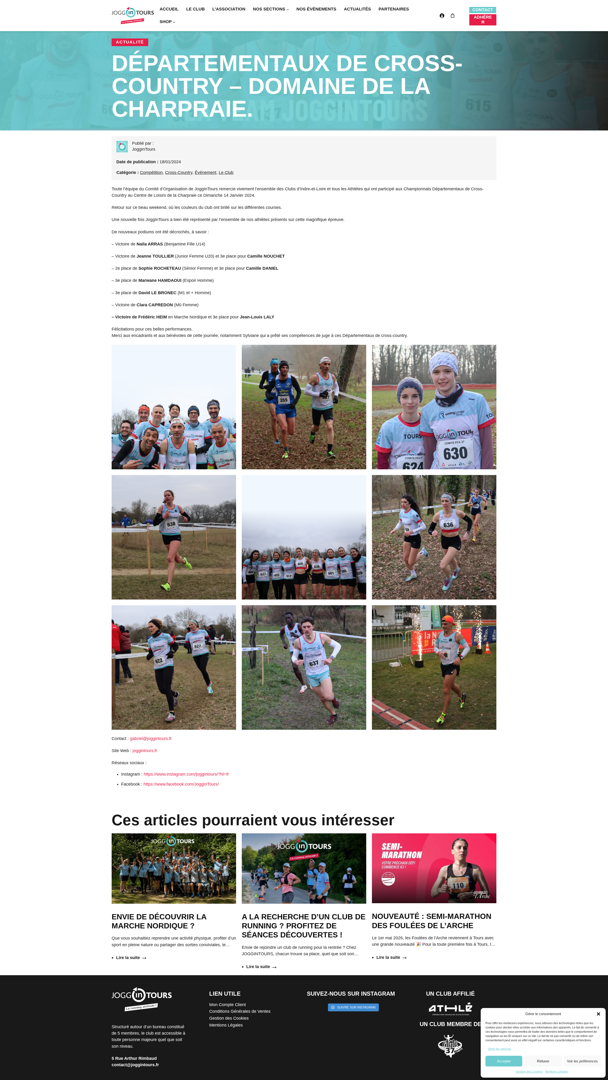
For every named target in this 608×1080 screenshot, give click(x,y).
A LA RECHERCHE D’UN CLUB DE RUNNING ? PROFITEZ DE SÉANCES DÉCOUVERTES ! (304, 925)
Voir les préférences (582, 1061)
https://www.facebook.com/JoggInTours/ (181, 784)
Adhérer (483, 20)
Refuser (543, 1061)
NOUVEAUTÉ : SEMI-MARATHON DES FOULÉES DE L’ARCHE (431, 921)
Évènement (205, 172)
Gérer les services (499, 1049)
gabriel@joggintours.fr (151, 738)
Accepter (504, 1061)
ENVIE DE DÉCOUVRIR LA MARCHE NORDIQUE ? (159, 921)
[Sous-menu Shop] (174, 22)
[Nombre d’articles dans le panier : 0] (452, 15)
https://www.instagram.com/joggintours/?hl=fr (186, 774)
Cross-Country (178, 172)
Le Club (226, 172)
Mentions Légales (556, 1071)
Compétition (151, 172)
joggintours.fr (145, 750)
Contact (482, 9)
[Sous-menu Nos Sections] (287, 9)
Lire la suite (126, 957)
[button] (598, 1014)
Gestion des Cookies (529, 1071)
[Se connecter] (442, 15)
